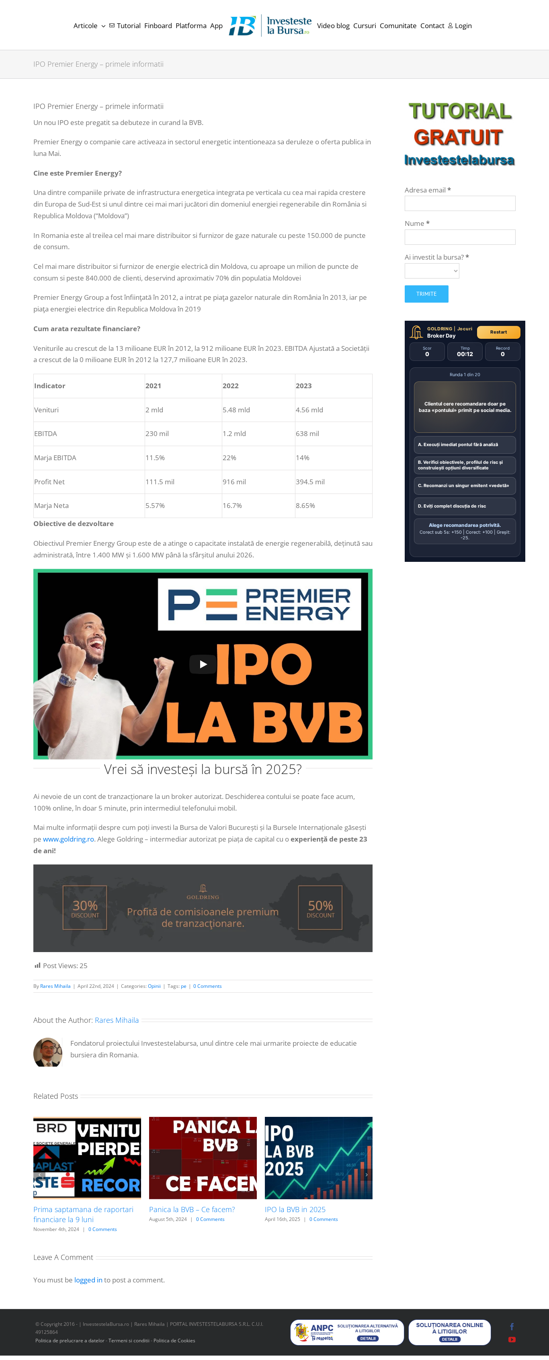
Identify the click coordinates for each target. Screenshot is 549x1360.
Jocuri (465, 329)
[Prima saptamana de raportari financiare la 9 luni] (87, 1121)
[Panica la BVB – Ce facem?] (203, 1121)
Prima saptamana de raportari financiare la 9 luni (83, 1214)
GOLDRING (440, 329)
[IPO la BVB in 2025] (319, 1121)
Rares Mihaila (55, 986)
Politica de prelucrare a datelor (69, 1340)
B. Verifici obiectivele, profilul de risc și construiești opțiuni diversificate (460, 465)
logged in (88, 1279)
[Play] (203, 664)
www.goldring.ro (68, 839)
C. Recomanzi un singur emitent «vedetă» (463, 485)
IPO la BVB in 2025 (295, 1209)
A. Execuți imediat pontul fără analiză (458, 444)
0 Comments (207, 986)
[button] (39, 1175)
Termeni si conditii (130, 1340)
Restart (498, 332)
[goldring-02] (203, 868)
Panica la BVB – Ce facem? (192, 1209)
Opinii (154, 986)
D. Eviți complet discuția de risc (452, 506)
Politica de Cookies (174, 1340)
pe (183, 986)
